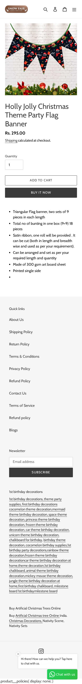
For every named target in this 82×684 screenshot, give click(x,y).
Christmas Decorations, (26, 621)
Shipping (11, 140)
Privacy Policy (19, 369)
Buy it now (41, 192)
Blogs (13, 430)
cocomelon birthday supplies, (46, 545)
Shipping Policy (21, 332)
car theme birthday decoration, (47, 530)
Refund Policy (19, 381)
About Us (16, 319)
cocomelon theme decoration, (30, 509)
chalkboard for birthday (25, 540)
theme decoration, (31, 566)
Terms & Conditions (24, 356)
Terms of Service (22, 405)
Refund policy (19, 418)
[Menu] (74, 9)
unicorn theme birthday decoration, (34, 535)
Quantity (11, 156)
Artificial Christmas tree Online (37, 616)
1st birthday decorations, (26, 499)
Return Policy (19, 344)
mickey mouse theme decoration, (49, 576)
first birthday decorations (39, 504)
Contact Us (17, 393)
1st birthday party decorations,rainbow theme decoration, (40, 550)
